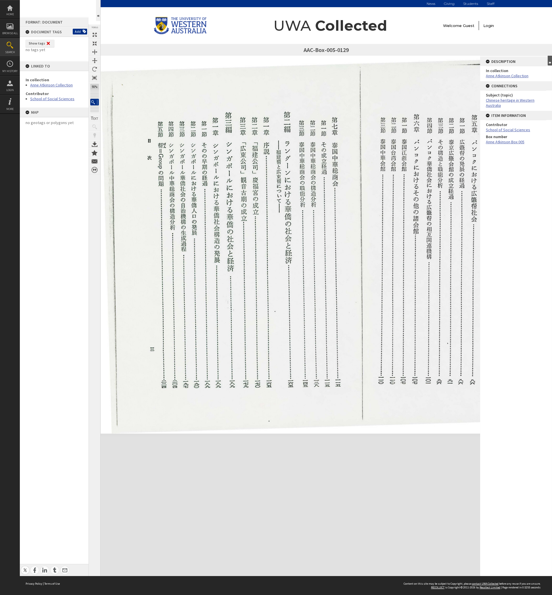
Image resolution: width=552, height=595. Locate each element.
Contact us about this (94, 161)
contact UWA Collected (485, 584)
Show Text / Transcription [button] (94, 118)
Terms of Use (52, 584)
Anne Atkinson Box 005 (505, 141)
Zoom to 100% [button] (94, 78)
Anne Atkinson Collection (51, 85)
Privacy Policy (34, 584)
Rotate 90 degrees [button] (94, 69)
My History (10, 71)
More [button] (10, 109)
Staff (490, 3)
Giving (449, 3)
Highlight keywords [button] (94, 135)
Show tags (37, 43)
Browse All (10, 33)
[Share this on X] (25, 567)
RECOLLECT (437, 587)
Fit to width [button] (94, 52)
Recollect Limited (490, 587)
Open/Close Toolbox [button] (98, 10)
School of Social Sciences (52, 98)
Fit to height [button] (94, 60)
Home (10, 14)
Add (78, 31)
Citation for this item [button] (94, 170)
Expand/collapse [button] (550, 60)
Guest (468, 25)
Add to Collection (94, 152)
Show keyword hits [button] (94, 127)
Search (10, 52)
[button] (94, 102)
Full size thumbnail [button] (94, 34)
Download (94, 144)
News (431, 3)
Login (10, 90)
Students (470, 3)
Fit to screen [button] (94, 43)
